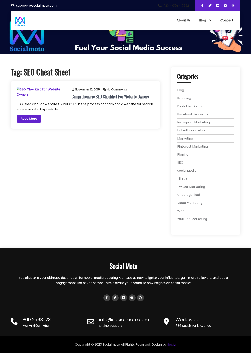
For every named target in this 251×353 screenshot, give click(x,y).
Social (171, 344)
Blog (202, 20)
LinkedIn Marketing (191, 130)
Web (181, 211)
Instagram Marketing (193, 122)
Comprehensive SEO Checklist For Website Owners (110, 96)
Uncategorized (188, 194)
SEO (180, 162)
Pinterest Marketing (192, 146)
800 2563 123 (37, 320)
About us (184, 20)
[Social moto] (20, 21)
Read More (29, 118)
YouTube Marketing (192, 219)
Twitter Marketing (191, 186)
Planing (182, 154)
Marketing (185, 138)
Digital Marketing (190, 106)
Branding (184, 98)
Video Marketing (189, 203)
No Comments (117, 89)
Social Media (186, 170)
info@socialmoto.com (124, 320)
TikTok (182, 178)
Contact (226, 20)
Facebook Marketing (193, 114)
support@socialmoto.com (36, 5)
